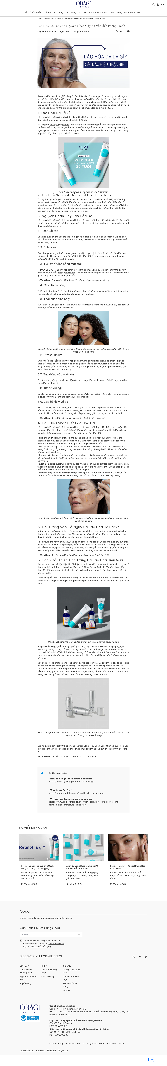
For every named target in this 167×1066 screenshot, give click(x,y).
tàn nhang (70, 272)
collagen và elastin (79, 236)
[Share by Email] (121, 31)
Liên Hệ (66, 990)
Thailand (51, 1050)
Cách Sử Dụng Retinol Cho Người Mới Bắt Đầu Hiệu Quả (81, 837)
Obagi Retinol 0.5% (77, 567)
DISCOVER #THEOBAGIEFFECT (41, 956)
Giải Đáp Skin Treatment (95, 12)
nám (60, 272)
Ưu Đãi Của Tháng (54, 12)
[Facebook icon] (140, 957)
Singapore (63, 1050)
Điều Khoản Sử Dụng (41, 946)
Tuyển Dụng (25, 983)
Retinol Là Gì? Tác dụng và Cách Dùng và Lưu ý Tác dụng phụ (38, 837)
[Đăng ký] (79, 934)
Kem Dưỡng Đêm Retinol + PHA (126, 12)
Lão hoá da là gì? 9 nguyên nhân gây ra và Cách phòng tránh (84, 18)
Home (39, 18)
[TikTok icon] (146, 957)
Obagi (96, 105)
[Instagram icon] (134, 957)
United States (27, 1050)
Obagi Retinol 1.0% (99, 567)
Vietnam (40, 1050)
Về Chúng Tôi (73, 12)
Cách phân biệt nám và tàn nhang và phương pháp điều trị (80, 280)
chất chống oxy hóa (77, 291)
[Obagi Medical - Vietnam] (30, 1013)
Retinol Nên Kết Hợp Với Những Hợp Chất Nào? (125, 837)
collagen (54, 124)
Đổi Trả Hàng (48, 976)
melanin (124, 464)
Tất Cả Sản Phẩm (32, 12)
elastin (65, 124)
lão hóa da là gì (55, 96)
